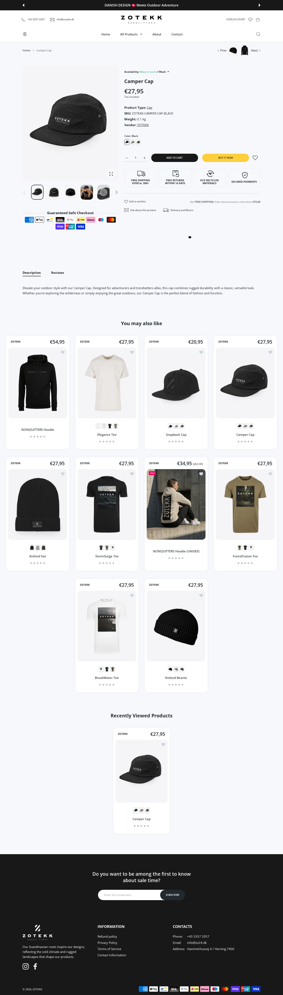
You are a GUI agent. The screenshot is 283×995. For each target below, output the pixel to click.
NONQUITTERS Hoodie (37, 429)
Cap (149, 107)
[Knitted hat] (37, 504)
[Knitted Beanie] (176, 626)
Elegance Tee (107, 434)
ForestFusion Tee (245, 556)
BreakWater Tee (107, 678)
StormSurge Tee (107, 556)
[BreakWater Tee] (106, 626)
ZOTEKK (143, 125)
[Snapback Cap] (176, 383)
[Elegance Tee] (106, 383)
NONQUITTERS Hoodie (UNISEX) (176, 551)
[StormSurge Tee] (106, 504)
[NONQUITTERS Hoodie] (37, 383)
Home (26, 50)
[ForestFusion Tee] (245, 504)
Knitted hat (37, 556)
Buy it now (225, 157)
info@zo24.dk (197, 943)
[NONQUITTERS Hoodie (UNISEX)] (176, 504)
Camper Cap (245, 434)
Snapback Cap (176, 434)
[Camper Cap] (245, 383)
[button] (23, 5)
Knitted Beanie (176, 678)
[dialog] (258, 34)
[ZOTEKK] (141, 19)
